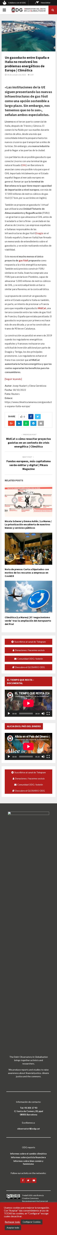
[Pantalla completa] (48, 713)
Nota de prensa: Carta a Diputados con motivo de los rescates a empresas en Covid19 (27, 573)
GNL (24, 165)
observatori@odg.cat (28, 1128)
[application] (28, 703)
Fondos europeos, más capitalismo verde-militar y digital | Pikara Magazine (28, 465)
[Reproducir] (8, 713)
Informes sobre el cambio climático (28, 1153)
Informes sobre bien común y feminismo (28, 1162)
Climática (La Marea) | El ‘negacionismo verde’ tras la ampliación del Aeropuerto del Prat (28, 621)
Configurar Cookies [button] (32, 1222)
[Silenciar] (43, 713)
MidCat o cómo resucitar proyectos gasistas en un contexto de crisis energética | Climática (28, 442)
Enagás (39, 233)
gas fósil (23, 260)
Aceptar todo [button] (13, 1227)
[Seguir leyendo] (13, 378)
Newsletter (46, 2)
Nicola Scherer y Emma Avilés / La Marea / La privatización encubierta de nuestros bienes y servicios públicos (28, 524)
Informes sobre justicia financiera (28, 1157)
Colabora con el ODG (17, 2)
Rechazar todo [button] (12, 1222)
